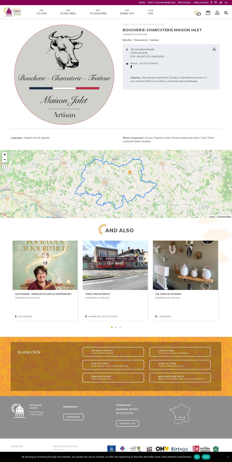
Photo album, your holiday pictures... (110, 364)
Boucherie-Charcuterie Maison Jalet (12, 12)
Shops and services (154, 24)
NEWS (142, 2)
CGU (206, 456)
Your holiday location (102, 351)
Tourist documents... (102, 377)
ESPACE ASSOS (200, 2)
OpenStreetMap (224, 216)
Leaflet (212, 216)
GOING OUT (127, 12)
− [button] (5, 159)
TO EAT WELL (68, 12)
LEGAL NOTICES (58, 450)
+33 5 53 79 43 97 (148, 63)
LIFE (151, 12)
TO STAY (42, 12)
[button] (112, 327)
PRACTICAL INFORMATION (161, 2)
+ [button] (5, 154)
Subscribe (73, 417)
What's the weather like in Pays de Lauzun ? (181, 377)
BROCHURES (184, 2)
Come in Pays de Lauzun (171, 364)
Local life (136, 24)
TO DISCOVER (98, 12)
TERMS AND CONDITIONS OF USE (65, 446)
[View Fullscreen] (4, 167)
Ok (197, 456)
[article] (45, 281)
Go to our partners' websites (173, 351)
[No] (227, 457)
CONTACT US (127, 423)
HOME (126, 24)
